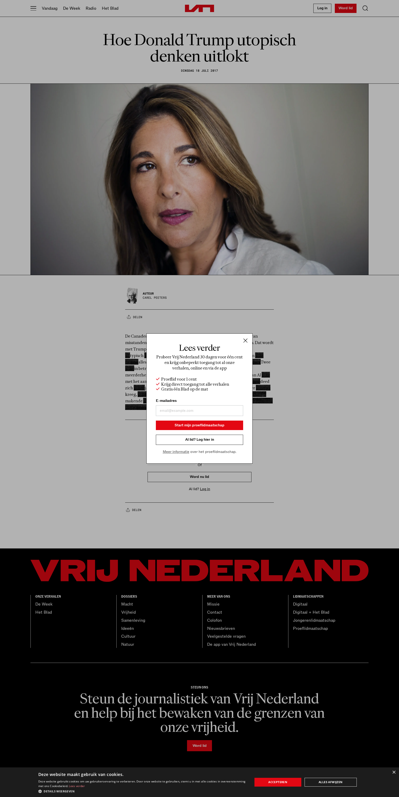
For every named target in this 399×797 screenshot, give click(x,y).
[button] (142, 791)
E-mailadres (166, 400)
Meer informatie (176, 451)
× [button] (394, 772)
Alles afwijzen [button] (331, 782)
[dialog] (199, 782)
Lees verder (77, 786)
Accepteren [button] (277, 782)
